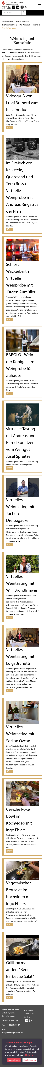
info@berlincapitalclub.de (12, 1033)
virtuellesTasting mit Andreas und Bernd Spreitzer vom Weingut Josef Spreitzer (21, 443)
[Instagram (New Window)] (22, 7)
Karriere (27, 1017)
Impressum (28, 1010)
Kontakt (36, 25)
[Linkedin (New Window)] (17, 7)
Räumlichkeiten (22, 22)
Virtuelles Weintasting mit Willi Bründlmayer (21, 584)
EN (26, 7)
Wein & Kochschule (9, 28)
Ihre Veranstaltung (9, 25)
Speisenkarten (7, 22)
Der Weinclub (24, 25)
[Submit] (23, 12)
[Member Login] (9, 7)
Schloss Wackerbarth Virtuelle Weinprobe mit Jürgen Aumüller (20, 279)
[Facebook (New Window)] (13, 7)
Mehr (9, 128)
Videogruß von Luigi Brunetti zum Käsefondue (22, 103)
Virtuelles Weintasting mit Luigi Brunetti (20, 657)
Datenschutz (29, 1014)
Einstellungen (29, 1060)
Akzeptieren (14, 1060)
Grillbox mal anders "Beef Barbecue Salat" (20, 970)
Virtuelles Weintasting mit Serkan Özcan (20, 734)
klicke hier (29, 1055)
